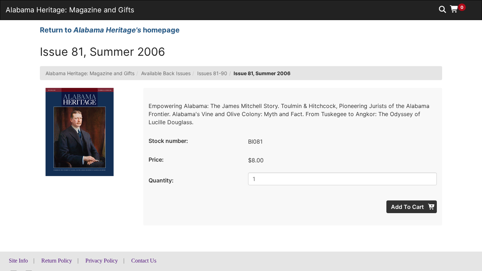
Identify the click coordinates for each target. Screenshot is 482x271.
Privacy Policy (101, 261)
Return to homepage (110, 30)
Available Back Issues (166, 73)
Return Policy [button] (56, 261)
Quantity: (161, 180)
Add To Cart (408, 206)
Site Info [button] (18, 261)
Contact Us (143, 261)
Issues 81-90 (212, 73)
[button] (460, 9)
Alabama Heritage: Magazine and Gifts (90, 73)
